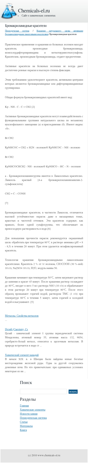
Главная (24, 405)
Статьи (24, 421)
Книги (23, 430)
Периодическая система (17, 30)
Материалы (26, 426)
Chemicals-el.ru (34, 10)
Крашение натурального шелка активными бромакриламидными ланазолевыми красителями (44, 32)
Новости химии (28, 413)
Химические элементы (32, 409)
